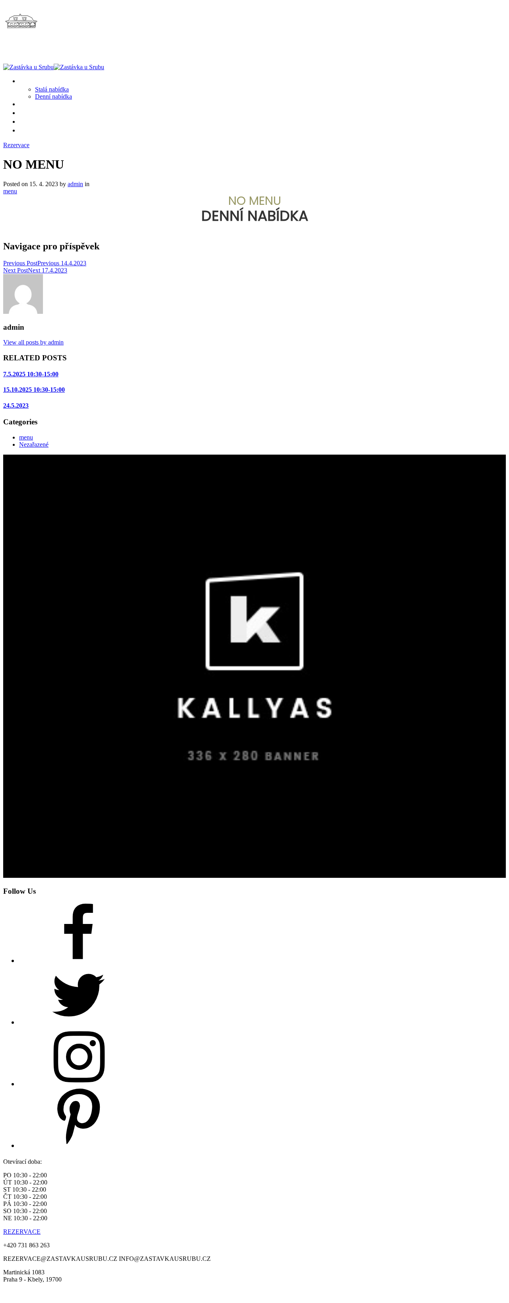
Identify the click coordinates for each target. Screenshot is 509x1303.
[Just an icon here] (78, 960)
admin (75, 184)
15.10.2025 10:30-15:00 (34, 389)
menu (10, 191)
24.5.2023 (16, 405)
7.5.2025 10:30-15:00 (30, 374)
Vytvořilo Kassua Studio (289, 1292)
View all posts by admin (33, 342)
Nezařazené (34, 444)
